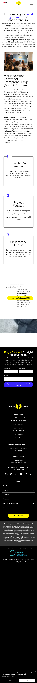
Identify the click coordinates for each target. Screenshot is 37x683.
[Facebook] (11, 474)
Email (6, 375)
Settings (9, 680)
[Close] (35, 673)
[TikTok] (25, 474)
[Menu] (31, 3)
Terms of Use (30, 560)
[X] (30, 474)
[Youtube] (20, 474)
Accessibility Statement (18, 562)
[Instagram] (6, 474)
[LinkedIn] (16, 474)
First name (7, 368)
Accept (27, 680)
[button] (18, 429)
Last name (22, 368)
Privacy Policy (20, 560)
